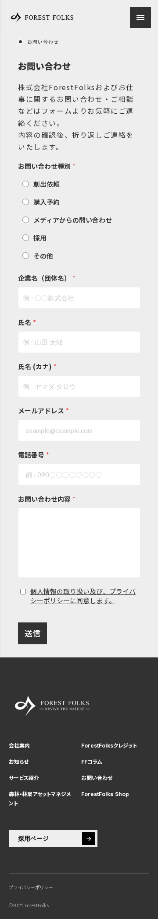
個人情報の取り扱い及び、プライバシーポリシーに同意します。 (83, 596)
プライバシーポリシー (31, 887)
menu (140, 17)
